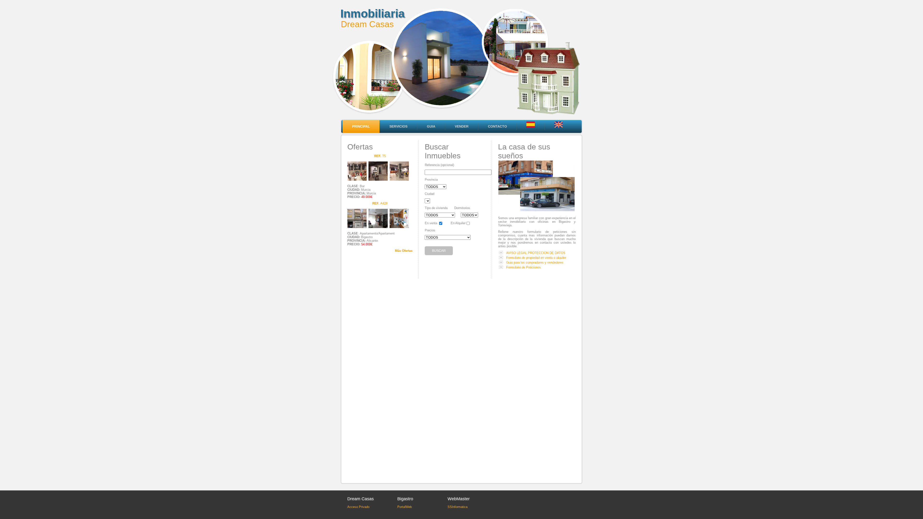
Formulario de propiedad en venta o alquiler (536, 258)
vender (461, 126)
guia (431, 126)
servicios (398, 126)
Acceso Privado (358, 507)
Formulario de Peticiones (523, 267)
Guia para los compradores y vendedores (534, 262)
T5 (380, 156)
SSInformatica (458, 507)
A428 (379, 203)
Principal (361, 126)
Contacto (497, 126)
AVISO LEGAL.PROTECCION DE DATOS (535, 253)
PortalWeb (404, 507)
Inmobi (359, 13)
